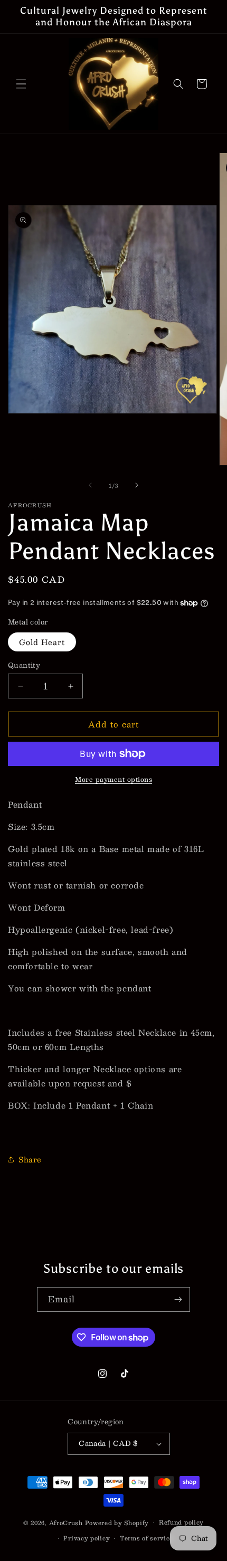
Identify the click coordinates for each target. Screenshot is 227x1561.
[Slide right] (136, 485)
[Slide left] (90, 485)
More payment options (113, 779)
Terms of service (146, 1538)
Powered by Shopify (117, 1523)
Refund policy (181, 1522)
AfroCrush (66, 1523)
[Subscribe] (178, 1299)
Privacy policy (86, 1538)
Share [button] (30, 1159)
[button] (21, 84)
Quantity (24, 665)
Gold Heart (42, 642)
